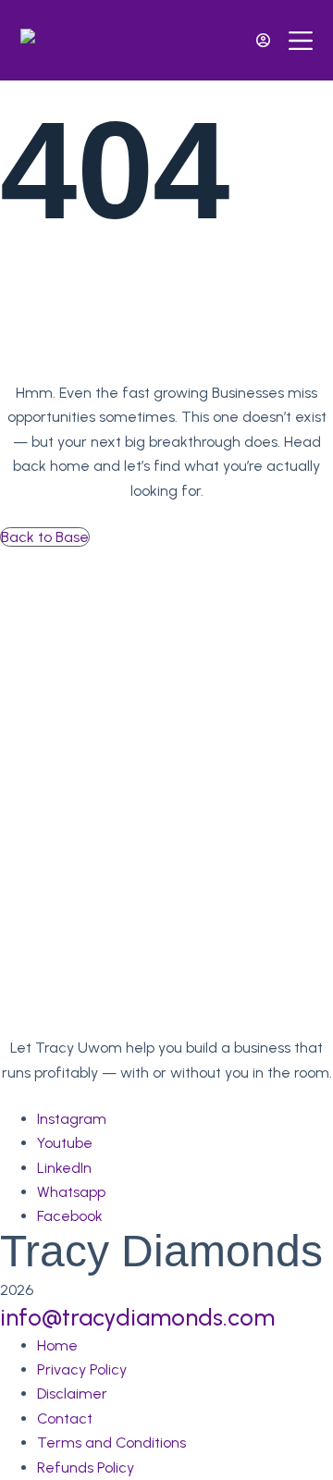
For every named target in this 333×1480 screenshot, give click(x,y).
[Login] (263, 40)
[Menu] (301, 41)
